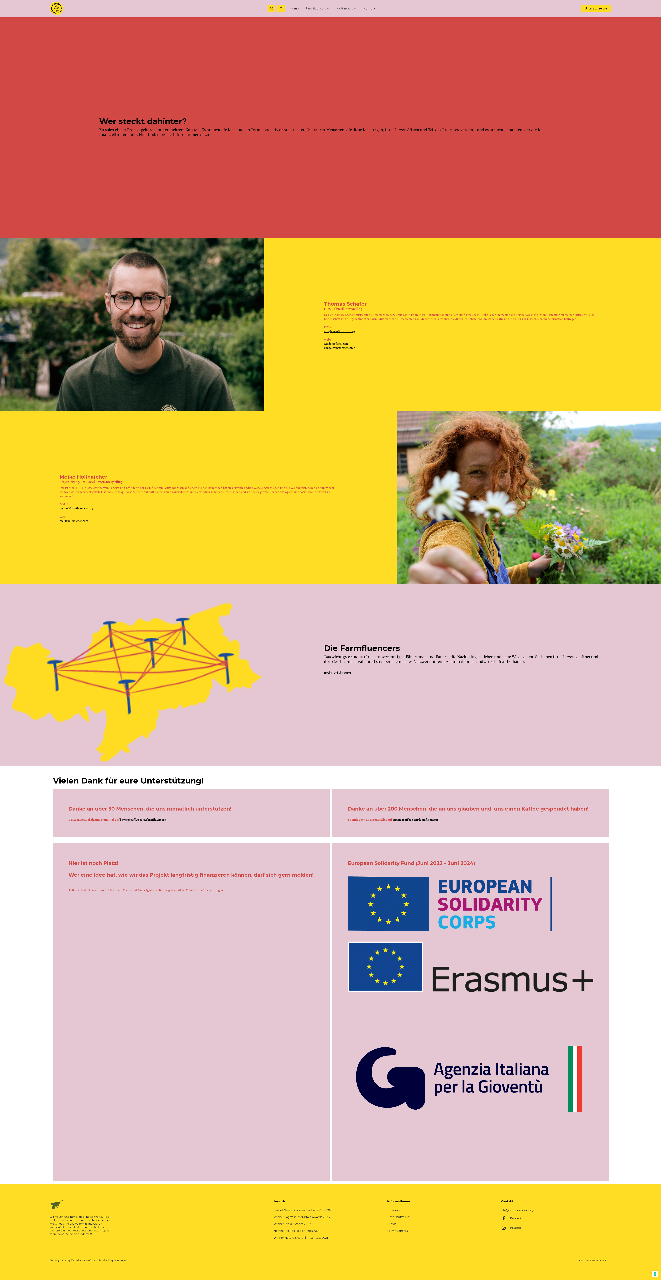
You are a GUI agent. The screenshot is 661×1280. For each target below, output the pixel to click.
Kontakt (369, 8)
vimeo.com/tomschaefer (339, 348)
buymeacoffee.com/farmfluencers (143, 820)
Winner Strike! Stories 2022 (292, 1224)
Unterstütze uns (596, 8)
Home (294, 8)
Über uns (393, 1210)
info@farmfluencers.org (517, 1210)
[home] (57, 8)
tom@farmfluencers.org (339, 331)
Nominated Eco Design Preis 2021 (297, 1230)
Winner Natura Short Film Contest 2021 (301, 1237)
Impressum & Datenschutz (591, 1260)
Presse (391, 1224)
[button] (317, 8)
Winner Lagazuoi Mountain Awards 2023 (302, 1217)
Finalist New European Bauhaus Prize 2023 (303, 1210)
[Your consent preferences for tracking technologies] (655, 1274)
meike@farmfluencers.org (76, 508)
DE (271, 8)
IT (281, 8)
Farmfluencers (397, 1230)
